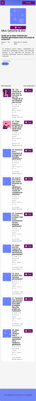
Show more (7, 61)
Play (19, 27)
